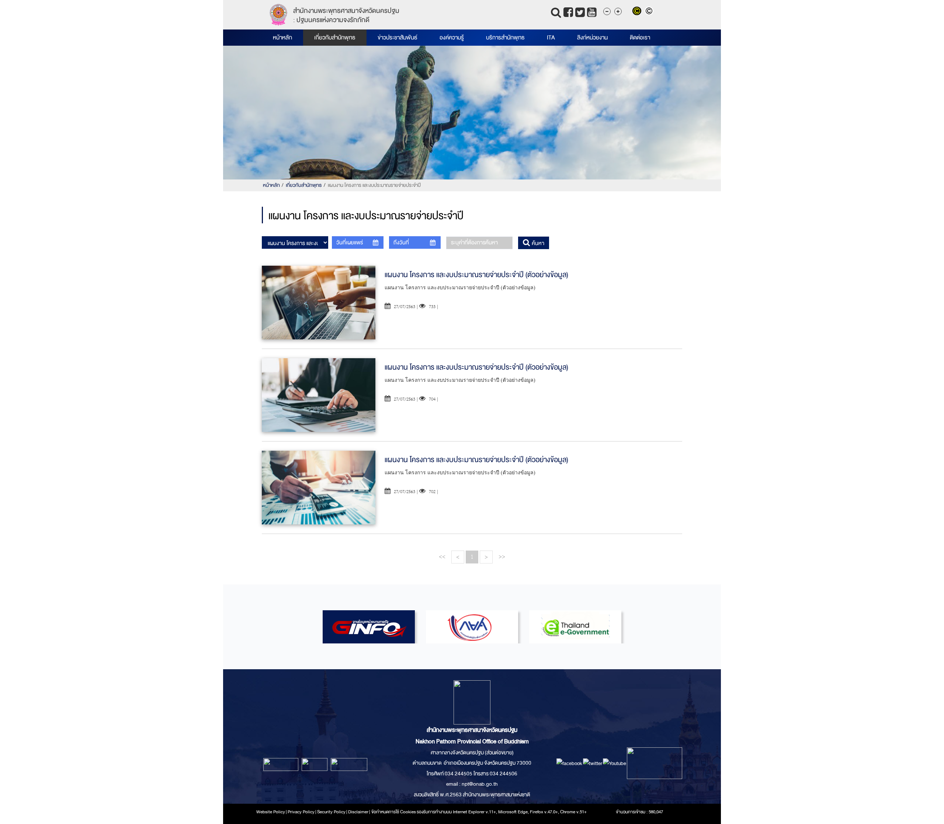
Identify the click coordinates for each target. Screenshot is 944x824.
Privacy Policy (301, 812)
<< (442, 556)
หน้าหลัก (282, 37)
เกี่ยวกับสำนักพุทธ (334, 37)
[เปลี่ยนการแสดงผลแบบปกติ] (650, 12)
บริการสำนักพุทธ (505, 37)
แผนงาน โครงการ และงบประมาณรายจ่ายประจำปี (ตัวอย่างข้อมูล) (476, 274)
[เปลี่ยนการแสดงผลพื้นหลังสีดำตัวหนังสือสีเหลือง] (638, 12)
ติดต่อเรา (640, 37)
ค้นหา (537, 243)
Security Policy (331, 812)
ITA (551, 37)
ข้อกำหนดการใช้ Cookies (393, 812)
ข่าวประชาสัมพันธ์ (397, 37)
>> (502, 556)
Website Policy (270, 812)
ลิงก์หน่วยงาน (592, 37)
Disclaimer (358, 812)
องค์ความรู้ (452, 37)
